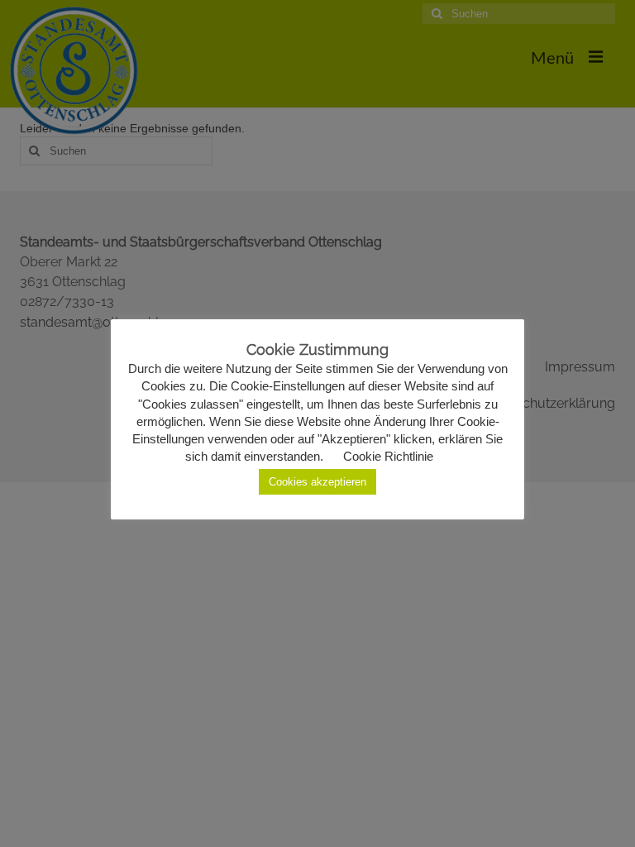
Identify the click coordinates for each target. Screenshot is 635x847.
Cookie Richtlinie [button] (388, 456)
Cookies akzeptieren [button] (317, 482)
